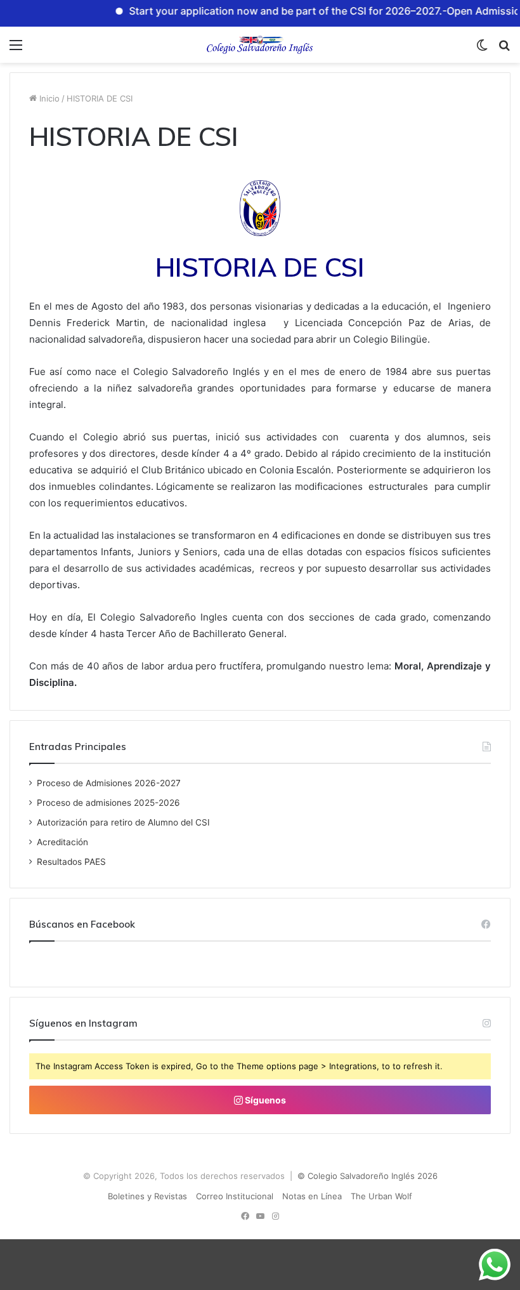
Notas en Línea (312, 1196)
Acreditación (62, 842)
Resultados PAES (71, 862)
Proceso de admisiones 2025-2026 (108, 803)
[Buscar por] (504, 49)
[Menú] (16, 49)
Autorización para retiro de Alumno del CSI (123, 822)
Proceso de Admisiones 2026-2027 (109, 783)
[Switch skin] (482, 49)
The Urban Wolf (381, 1196)
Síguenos (264, 1100)
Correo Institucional (234, 1196)
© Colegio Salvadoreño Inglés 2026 (367, 1176)
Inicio (48, 98)
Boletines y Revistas (147, 1196)
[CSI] (260, 45)
